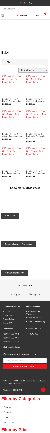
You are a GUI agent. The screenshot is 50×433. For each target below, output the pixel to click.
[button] (47, 22)
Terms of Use (8, 323)
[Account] (17, 15)
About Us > (10, 216)
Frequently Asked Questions (33, 312)
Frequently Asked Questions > (18, 244)
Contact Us (7, 315)
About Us (6, 311)
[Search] (44, 9)
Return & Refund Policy (35, 322)
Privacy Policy (8, 319)
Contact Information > (14, 273)
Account (23, 15)
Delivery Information (34, 318)
